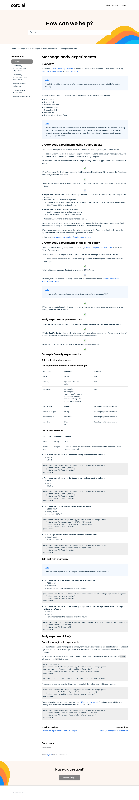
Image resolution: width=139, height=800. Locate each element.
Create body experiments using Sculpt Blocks (20, 67)
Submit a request (112, 5)
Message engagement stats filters (114, 731)
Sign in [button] (124, 5)
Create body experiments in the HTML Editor (20, 76)
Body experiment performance (19, 84)
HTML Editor (73, 71)
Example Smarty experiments (19, 91)
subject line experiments (63, 69)
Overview (16, 61)
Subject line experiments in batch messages (59, 731)
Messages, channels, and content (44, 49)
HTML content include (89, 702)
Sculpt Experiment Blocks (52, 71)
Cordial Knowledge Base (20, 49)
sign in (49, 755)
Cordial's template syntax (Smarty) (98, 247)
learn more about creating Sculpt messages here (71, 237)
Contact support (69, 777)
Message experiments (68, 49)
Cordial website (18, 793)
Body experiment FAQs (21, 96)
